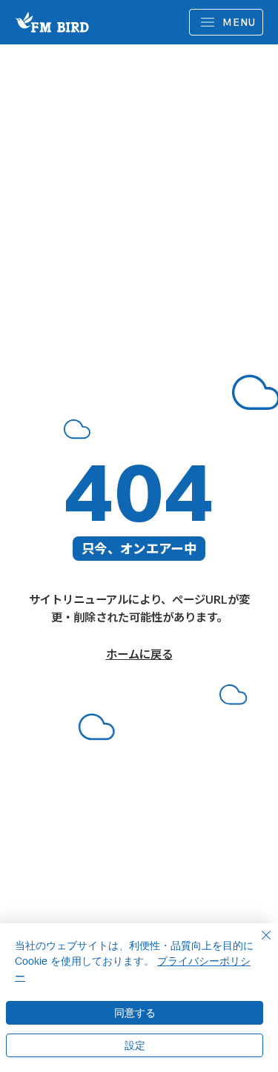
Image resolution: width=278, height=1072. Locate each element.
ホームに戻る (139, 654)
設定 (135, 1045)
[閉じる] (257, 944)
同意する (135, 1013)
